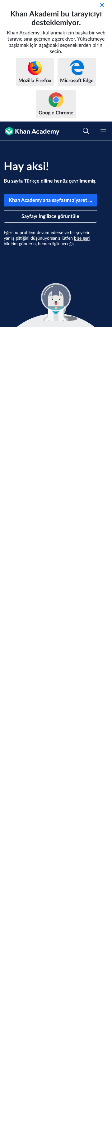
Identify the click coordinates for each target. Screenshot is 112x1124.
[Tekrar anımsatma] (102, 5)
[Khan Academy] (29, 131)
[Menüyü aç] (103, 131)
